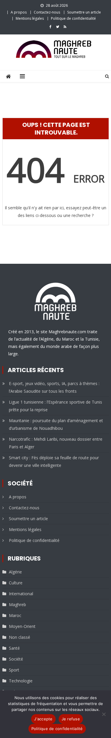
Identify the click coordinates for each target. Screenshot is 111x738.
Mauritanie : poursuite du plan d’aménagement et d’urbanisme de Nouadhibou (56, 424)
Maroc (15, 615)
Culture (15, 583)
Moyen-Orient (22, 626)
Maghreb (17, 604)
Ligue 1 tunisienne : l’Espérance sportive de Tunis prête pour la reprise (55, 405)
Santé (14, 648)
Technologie (21, 681)
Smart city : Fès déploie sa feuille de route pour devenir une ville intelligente (54, 461)
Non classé (19, 637)
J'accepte (43, 719)
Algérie (15, 572)
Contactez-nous (47, 12)
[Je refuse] (104, 714)
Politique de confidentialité (73, 18)
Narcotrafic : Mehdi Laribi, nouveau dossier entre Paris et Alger (55, 443)
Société (16, 659)
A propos (19, 12)
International (21, 593)
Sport (14, 670)
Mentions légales (30, 18)
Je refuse (71, 719)
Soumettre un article (84, 12)
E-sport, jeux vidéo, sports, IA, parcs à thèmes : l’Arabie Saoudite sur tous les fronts (54, 387)
